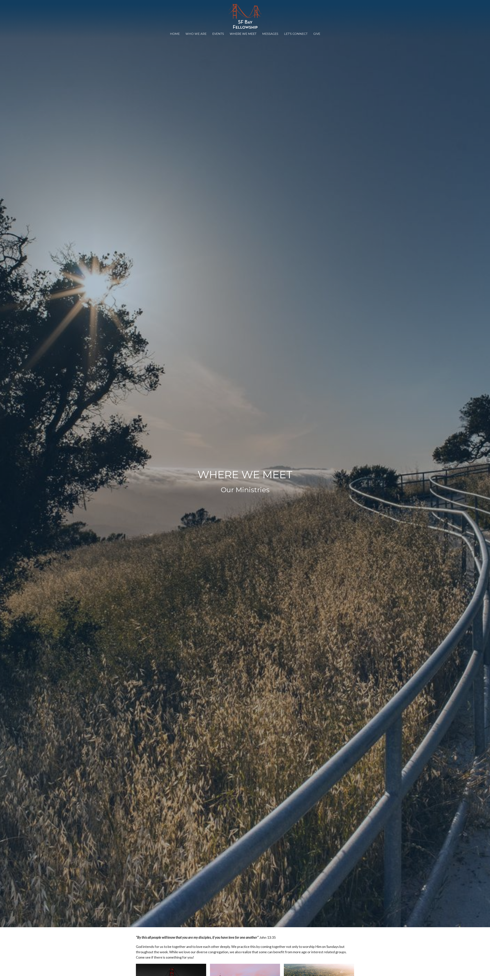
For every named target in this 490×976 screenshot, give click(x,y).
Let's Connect (296, 34)
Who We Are (196, 34)
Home (175, 34)
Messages (270, 34)
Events (218, 34)
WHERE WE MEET (243, 34)
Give (316, 34)
